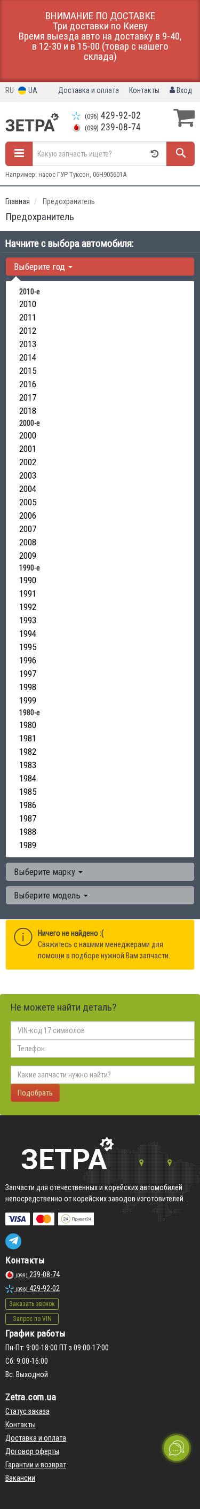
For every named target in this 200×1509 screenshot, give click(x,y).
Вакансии (20, 1478)
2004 (27, 488)
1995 (27, 647)
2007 (27, 528)
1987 (27, 818)
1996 (27, 660)
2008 (27, 542)
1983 (27, 765)
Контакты (144, 90)
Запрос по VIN (32, 1319)
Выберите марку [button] (45, 871)
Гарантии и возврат (35, 1464)
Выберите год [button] (40, 266)
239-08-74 (113, 127)
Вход (183, 90)
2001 (27, 448)
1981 (27, 738)
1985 (27, 791)
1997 (27, 673)
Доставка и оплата (88, 90)
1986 (27, 805)
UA (32, 90)
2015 (27, 370)
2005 (27, 502)
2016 (27, 384)
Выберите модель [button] (48, 895)
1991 (27, 593)
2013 (27, 344)
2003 (27, 475)
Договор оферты (32, 1451)
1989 (27, 845)
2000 (27, 435)
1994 (27, 633)
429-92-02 (113, 115)
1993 (27, 620)
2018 (27, 410)
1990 (27, 580)
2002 (27, 462)
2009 (27, 555)
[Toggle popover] (176, 1448)
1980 (27, 725)
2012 (27, 330)
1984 (27, 778)
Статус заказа (27, 1411)
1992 (27, 606)
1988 (27, 831)
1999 (27, 700)
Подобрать (35, 1093)
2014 (27, 357)
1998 (27, 687)
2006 (27, 515)
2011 (27, 317)
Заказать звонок (32, 1304)
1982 (27, 751)
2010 (27, 304)
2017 (27, 397)
